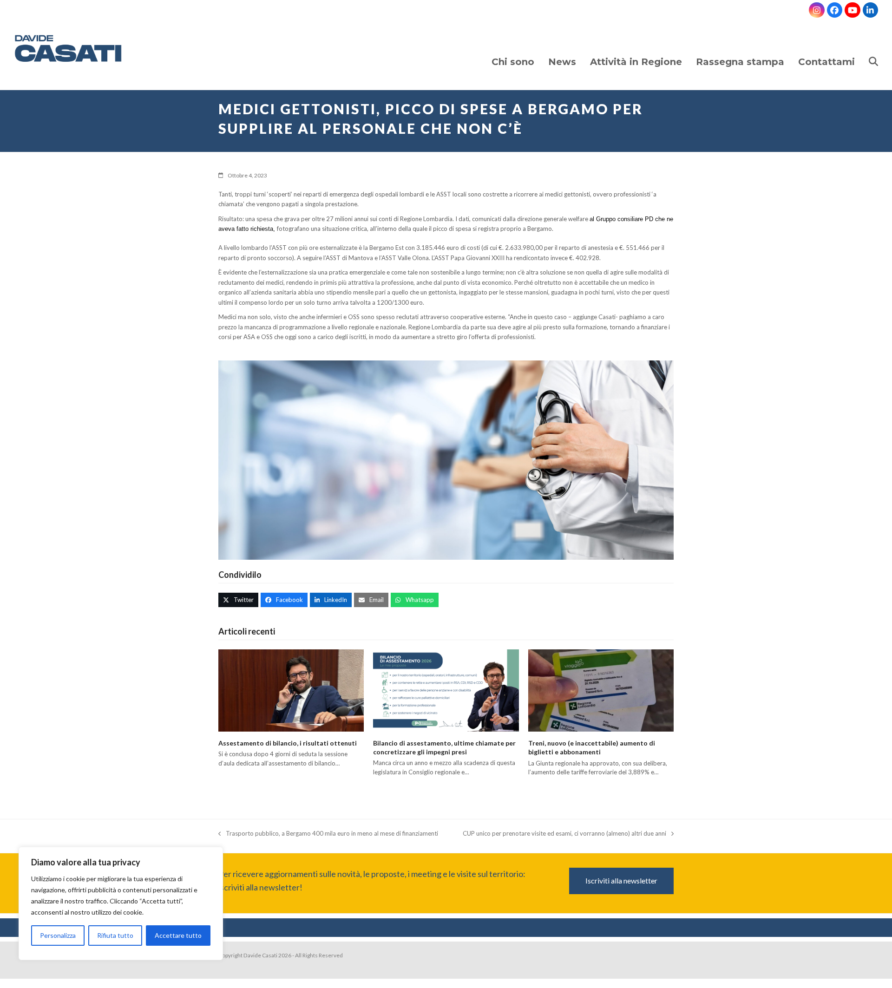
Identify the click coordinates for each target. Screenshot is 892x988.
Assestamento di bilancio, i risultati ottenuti (287, 743)
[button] (873, 53)
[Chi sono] (513, 53)
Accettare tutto (178, 935)
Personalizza (58, 935)
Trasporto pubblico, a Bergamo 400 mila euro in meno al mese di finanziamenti (328, 834)
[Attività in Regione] (636, 53)
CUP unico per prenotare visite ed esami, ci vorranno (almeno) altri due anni (564, 834)
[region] (121, 906)
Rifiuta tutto (115, 935)
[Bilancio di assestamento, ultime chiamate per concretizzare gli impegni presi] (445, 690)
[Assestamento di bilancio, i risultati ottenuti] (291, 690)
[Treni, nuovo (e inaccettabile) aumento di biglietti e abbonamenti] (601, 690)
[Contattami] (826, 53)
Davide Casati (260, 955)
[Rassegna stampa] (740, 53)
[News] (562, 53)
